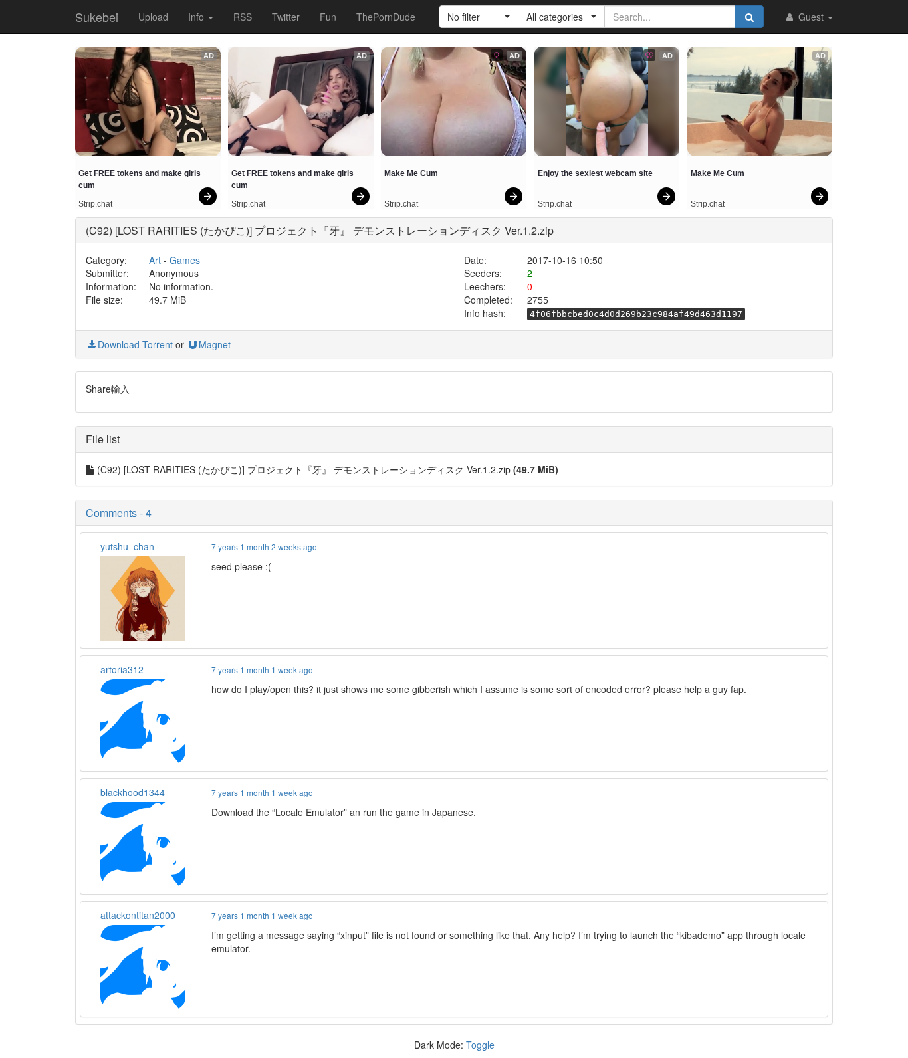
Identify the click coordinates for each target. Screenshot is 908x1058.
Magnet (215, 344)
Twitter (286, 16)
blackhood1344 (132, 792)
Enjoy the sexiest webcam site (595, 173)
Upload (153, 16)
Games (185, 259)
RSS (242, 16)
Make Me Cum (411, 173)
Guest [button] (811, 16)
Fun (328, 16)
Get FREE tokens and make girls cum (140, 179)
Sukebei (96, 16)
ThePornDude (385, 16)
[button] (478, 16)
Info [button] (197, 16)
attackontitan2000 (137, 915)
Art (155, 259)
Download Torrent (135, 344)
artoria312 (122, 669)
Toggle (480, 1044)
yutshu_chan (127, 546)
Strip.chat (95, 204)
